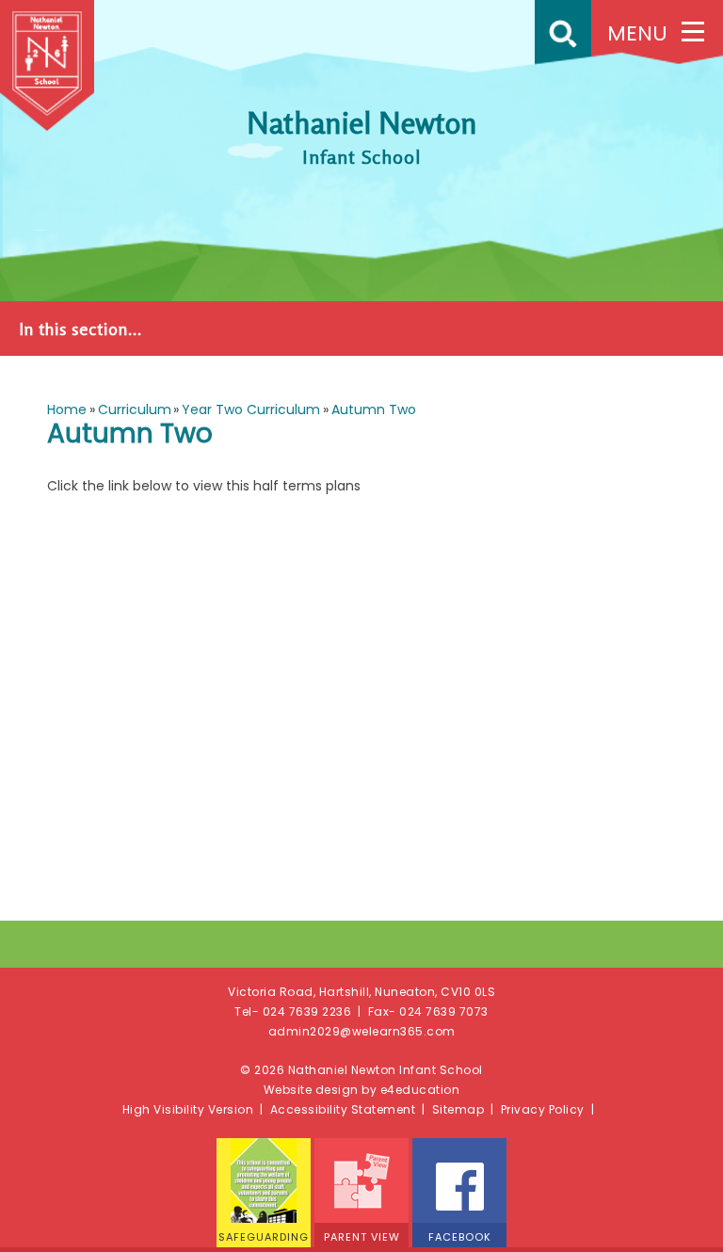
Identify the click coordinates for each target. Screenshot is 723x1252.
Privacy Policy (543, 1109)
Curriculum (134, 409)
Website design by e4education (362, 1090)
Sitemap (458, 1109)
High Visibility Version (188, 1109)
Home (67, 409)
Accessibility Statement (343, 1109)
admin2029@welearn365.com (362, 1031)
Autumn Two (373, 409)
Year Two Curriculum (251, 409)
